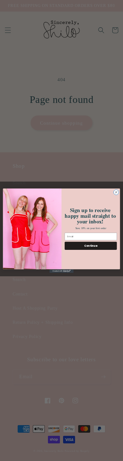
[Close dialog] (116, 192)
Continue (90, 245)
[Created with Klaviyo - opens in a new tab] (61, 271)
